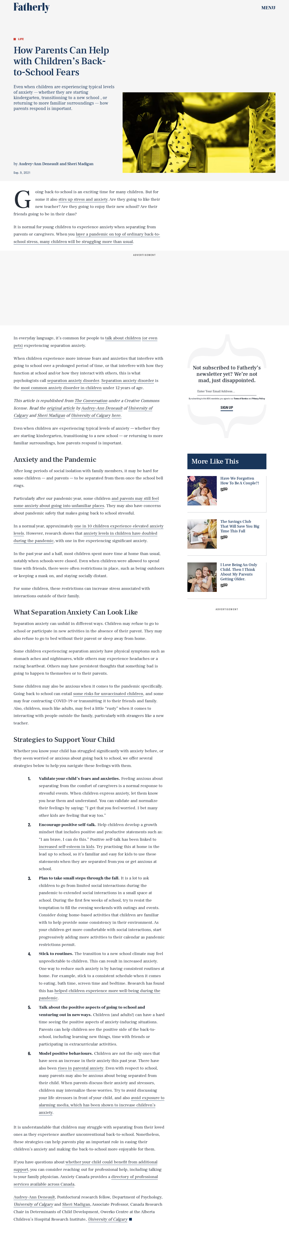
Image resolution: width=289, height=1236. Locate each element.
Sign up (227, 407)
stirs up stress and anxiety (82, 199)
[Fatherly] (32, 8)
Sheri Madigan (51, 415)
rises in (65, 1068)
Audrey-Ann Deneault (101, 408)
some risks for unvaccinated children (108, 693)
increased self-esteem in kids (66, 846)
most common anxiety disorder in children (61, 388)
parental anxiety (88, 1068)
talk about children (123, 338)
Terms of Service (241, 398)
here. (116, 415)
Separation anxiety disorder (127, 380)
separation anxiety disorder (73, 380)
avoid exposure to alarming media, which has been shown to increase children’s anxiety (101, 1105)
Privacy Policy (258, 398)
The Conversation (91, 400)
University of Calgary (90, 415)
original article (61, 408)
